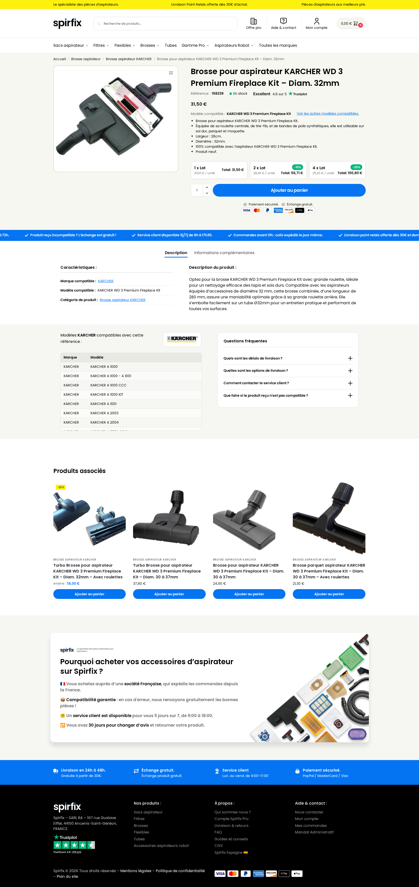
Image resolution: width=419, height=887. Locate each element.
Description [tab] (176, 253)
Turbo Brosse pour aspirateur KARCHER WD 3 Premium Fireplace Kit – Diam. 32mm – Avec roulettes (88, 571)
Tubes (139, 839)
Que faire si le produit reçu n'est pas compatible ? (266, 395)
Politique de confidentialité (180, 870)
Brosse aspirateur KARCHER (129, 59)
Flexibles (141, 832)
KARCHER (105, 281)
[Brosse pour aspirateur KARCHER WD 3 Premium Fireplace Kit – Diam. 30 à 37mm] (249, 518)
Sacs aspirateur (148, 812)
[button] (351, 23)
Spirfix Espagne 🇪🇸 (231, 852)
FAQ (218, 832)
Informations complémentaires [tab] (224, 253)
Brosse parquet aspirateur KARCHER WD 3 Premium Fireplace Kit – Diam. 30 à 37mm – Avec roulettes (329, 571)
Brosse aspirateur (86, 59)
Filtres (139, 818)
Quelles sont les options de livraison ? (256, 370)
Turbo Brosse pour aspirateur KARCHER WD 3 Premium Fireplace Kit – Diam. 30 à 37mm (167, 571)
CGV (219, 845)
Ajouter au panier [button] (89, 594)
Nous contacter (309, 812)
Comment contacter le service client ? (256, 383)
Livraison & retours (232, 825)
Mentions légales (135, 870)
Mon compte (317, 27)
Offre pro (253, 27)
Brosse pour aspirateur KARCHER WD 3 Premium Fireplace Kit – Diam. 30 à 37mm (248, 571)
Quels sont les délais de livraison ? (253, 358)
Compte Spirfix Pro (232, 818)
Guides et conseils (231, 839)
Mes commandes (311, 825)
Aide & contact (283, 27)
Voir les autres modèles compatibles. (328, 113)
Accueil (59, 59)
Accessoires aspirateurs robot (161, 845)
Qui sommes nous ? (233, 812)
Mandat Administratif (314, 832)
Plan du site (67, 876)
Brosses (141, 825)
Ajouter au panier (289, 190)
